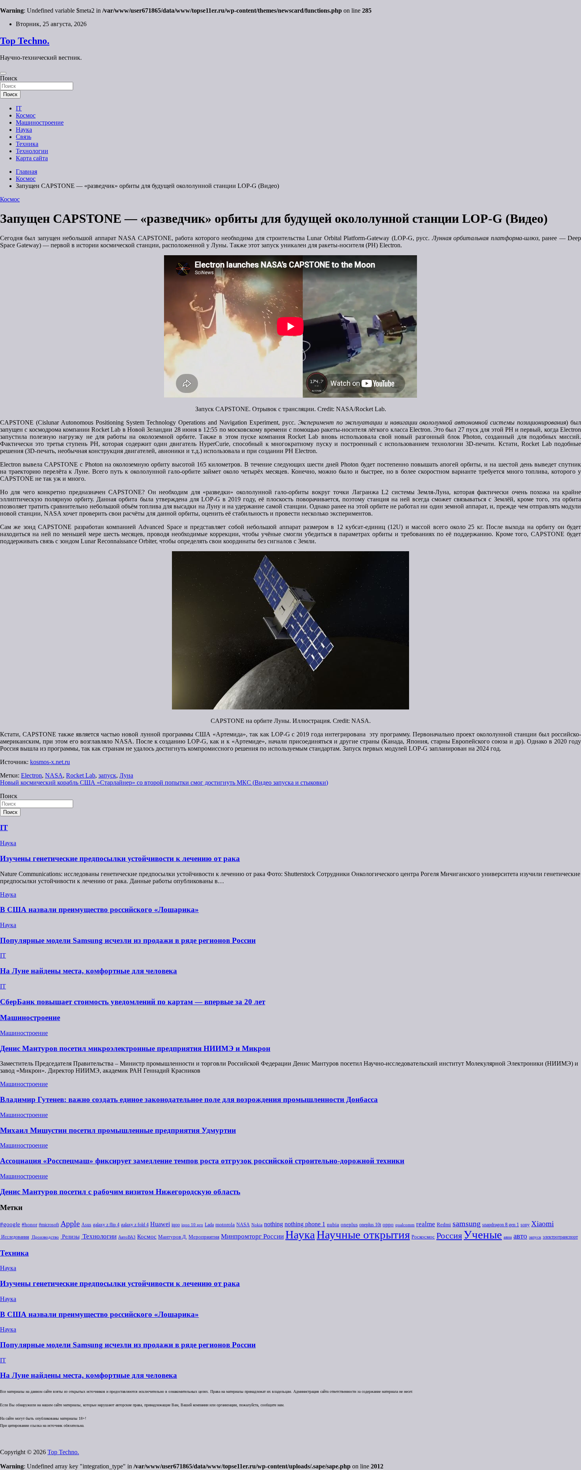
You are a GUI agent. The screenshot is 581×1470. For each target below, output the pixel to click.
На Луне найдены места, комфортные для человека (88, 971)
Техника (27, 143)
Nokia (256, 1225)
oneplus (349, 1224)
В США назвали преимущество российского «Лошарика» (99, 909)
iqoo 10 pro (192, 1225)
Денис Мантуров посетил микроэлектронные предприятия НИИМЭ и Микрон (135, 1048)
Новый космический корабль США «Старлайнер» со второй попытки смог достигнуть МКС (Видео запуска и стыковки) (164, 782)
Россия (449, 1235)
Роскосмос (423, 1237)
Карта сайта (32, 158)
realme (425, 1224)
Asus (86, 1224)
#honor (29, 1224)
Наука (24, 129)
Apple (70, 1224)
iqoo (176, 1224)
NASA (54, 775)
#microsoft (49, 1224)
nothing (273, 1224)
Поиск (8, 78)
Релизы (69, 1236)
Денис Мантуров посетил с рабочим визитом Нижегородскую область (120, 1191)
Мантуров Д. (172, 1237)
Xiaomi (542, 1224)
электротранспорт (560, 1237)
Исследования (14, 1237)
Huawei (160, 1224)
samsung (467, 1224)
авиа (508, 1237)
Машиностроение (40, 122)
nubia (333, 1224)
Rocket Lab (80, 775)
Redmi (444, 1224)
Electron (31, 775)
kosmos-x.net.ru (50, 762)
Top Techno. (24, 41)
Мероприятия (204, 1237)
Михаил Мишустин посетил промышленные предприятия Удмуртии (118, 1130)
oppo (388, 1224)
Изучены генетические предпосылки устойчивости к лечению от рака (120, 858)
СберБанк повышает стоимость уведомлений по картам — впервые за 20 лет (132, 1002)
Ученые (483, 1234)
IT (19, 108)
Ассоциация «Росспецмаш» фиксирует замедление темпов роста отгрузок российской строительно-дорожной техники (202, 1161)
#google (10, 1224)
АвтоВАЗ (127, 1237)
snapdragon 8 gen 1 (500, 1224)
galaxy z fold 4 (135, 1224)
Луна (126, 775)
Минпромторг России (252, 1236)
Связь (23, 136)
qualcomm (405, 1225)
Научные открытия (363, 1234)
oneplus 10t (370, 1224)
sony (525, 1224)
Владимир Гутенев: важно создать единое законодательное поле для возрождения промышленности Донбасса (189, 1099)
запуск (107, 775)
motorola (225, 1224)
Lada (209, 1224)
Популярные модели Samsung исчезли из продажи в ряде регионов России (128, 940)
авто (520, 1236)
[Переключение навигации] (3, 73)
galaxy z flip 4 (106, 1224)
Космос (26, 115)
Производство (45, 1237)
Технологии (32, 151)
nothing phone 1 (305, 1224)
